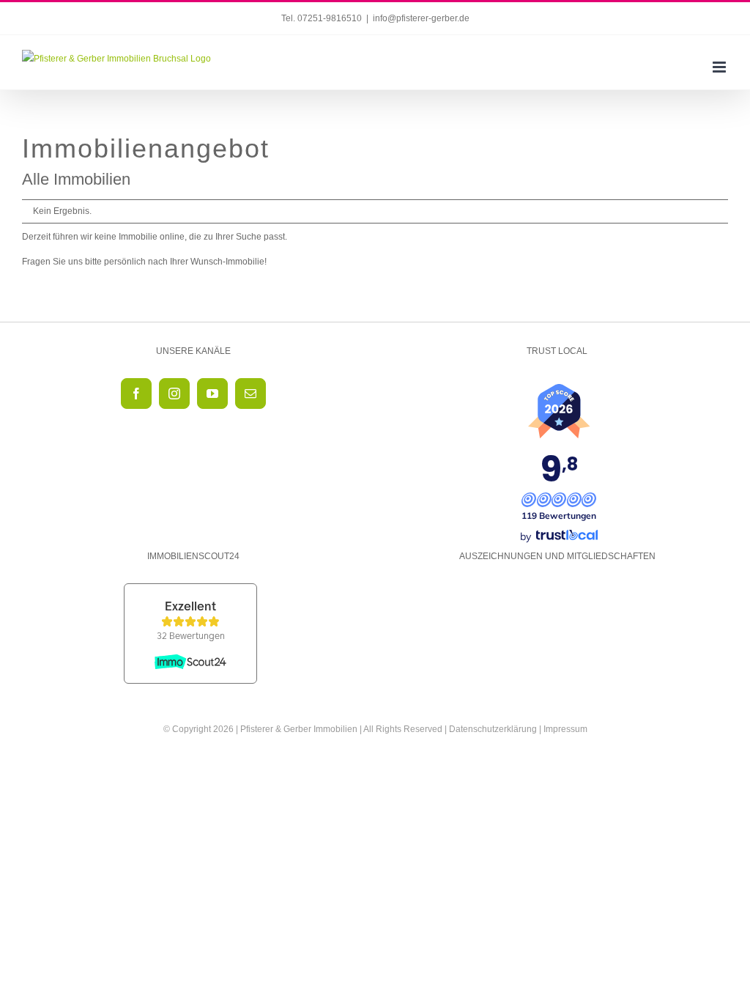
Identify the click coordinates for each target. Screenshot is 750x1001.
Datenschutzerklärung (493, 729)
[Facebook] (136, 393)
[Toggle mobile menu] (720, 67)
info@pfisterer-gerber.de (421, 18)
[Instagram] (174, 393)
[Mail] (250, 393)
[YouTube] (212, 393)
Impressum (565, 729)
